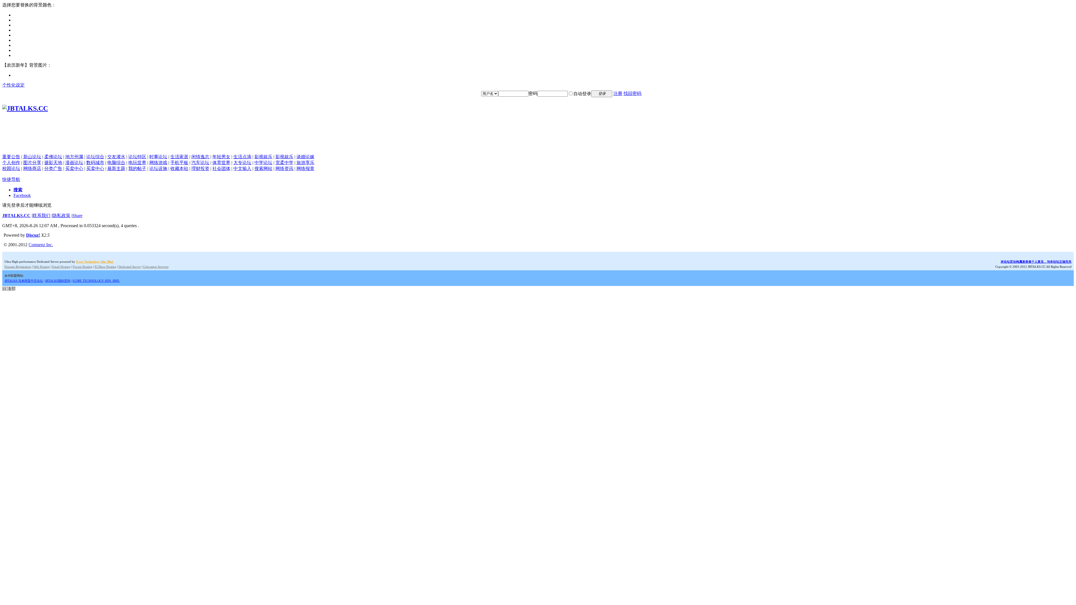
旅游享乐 (305, 162)
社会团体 (221, 168)
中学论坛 (263, 162)
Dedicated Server (130, 266)
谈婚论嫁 (305, 156)
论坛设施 (158, 168)
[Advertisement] (538, 141)
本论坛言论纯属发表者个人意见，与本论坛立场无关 (1036, 261)
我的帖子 (137, 168)
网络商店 (32, 168)
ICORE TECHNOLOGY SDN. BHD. (96, 280)
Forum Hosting (82, 266)
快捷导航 (11, 179)
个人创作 (11, 162)
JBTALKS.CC (16, 215)
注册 (617, 93)
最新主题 (116, 168)
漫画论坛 (74, 162)
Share (77, 215)
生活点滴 (242, 156)
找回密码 (632, 93)
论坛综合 (95, 156)
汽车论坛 (200, 162)
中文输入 (242, 168)
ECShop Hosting (105, 266)
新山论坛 (32, 156)
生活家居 (179, 156)
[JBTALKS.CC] (25, 108)
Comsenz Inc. (41, 244)
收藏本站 (179, 168)
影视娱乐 (263, 156)
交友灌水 (116, 156)
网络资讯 (284, 168)
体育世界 (221, 162)
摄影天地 (53, 162)
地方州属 (74, 156)
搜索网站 (263, 168)
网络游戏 (158, 162)
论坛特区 (137, 156)
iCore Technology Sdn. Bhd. (94, 261)
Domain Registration (17, 266)
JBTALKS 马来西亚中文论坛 (23, 280)
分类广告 (53, 168)
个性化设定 (13, 85)
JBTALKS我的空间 (57, 280)
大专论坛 (242, 162)
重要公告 (11, 156)
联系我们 (41, 215)
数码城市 (95, 162)
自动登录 (582, 93)
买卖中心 (74, 168)
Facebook (22, 195)
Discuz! (33, 235)
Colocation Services (155, 266)
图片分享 (32, 162)
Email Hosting (61, 266)
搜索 (17, 189)
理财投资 (200, 168)
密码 (532, 93)
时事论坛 (158, 156)
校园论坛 (11, 168)
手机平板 (179, 162)
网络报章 (305, 168)
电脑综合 (116, 162)
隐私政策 (61, 215)
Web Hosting (41, 266)
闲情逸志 (200, 156)
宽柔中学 (284, 162)
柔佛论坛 (53, 156)
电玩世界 (137, 162)
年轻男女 (221, 156)
